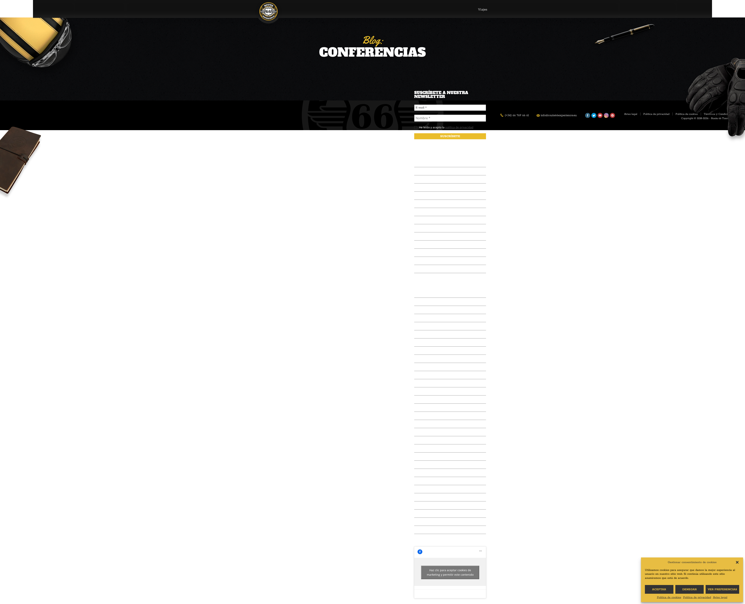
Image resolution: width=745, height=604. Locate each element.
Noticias (420, 261)
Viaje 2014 (421, 464)
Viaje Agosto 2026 (427, 302)
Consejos (420, 236)
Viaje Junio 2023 (426, 375)
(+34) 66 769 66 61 (517, 115)
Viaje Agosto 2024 (427, 350)
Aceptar (659, 589)
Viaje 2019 (421, 399)
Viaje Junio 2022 (426, 391)
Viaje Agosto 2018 (427, 407)
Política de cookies (669, 597)
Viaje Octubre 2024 (428, 342)
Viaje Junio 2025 (426, 326)
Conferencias (423, 187)
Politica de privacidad (656, 114)
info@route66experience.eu (559, 115)
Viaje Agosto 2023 (427, 367)
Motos (418, 252)
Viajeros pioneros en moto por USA (439, 204)
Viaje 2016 (421, 440)
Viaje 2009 (421, 522)
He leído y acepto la (445, 127)
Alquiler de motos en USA (433, 163)
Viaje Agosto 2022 (427, 383)
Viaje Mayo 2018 (425, 416)
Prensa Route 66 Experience (434, 195)
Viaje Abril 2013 (425, 481)
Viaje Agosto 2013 (427, 473)
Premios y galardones (429, 269)
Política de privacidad (697, 597)
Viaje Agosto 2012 (427, 489)
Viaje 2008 (421, 530)
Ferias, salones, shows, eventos (436, 220)
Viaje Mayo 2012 (425, 497)
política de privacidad (459, 127)
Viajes (482, 9)
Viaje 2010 (421, 513)
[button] (737, 562)
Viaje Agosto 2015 (427, 448)
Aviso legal (720, 597)
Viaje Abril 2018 (425, 424)
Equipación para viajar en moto (436, 228)
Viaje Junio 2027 (425, 293)
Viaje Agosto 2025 (427, 318)
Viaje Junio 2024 (426, 359)
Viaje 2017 (421, 432)
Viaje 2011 (421, 505)
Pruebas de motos (427, 244)
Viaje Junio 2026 (425, 310)
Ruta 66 (419, 171)
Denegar (689, 589)
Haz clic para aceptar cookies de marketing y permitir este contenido (450, 572)
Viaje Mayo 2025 (426, 334)
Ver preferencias (722, 589)
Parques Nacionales (428, 212)
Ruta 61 (419, 179)
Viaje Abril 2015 (425, 456)
